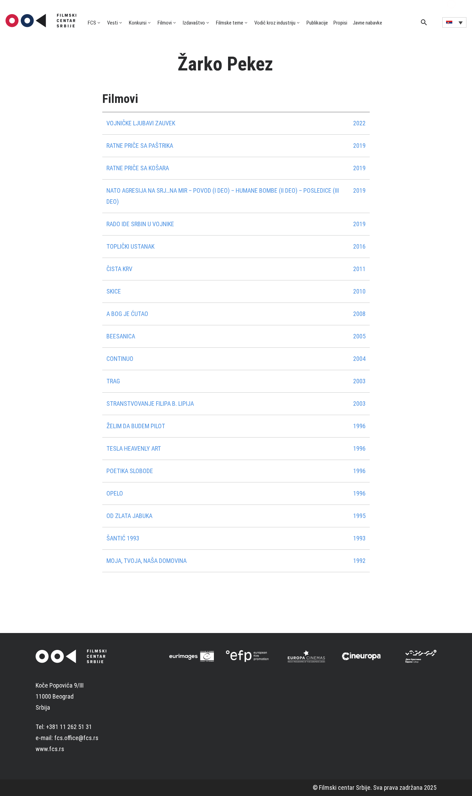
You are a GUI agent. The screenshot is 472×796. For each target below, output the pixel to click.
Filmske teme (229, 23)
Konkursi (138, 23)
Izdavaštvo (194, 23)
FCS (92, 23)
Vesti (112, 23)
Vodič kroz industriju (274, 23)
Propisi (340, 23)
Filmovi (165, 23)
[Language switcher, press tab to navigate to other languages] (454, 22)
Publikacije (317, 23)
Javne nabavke (367, 23)
